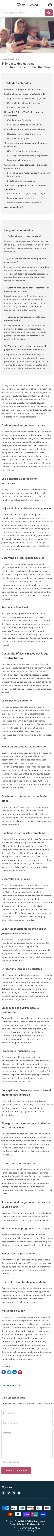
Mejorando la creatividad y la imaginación (27, 98)
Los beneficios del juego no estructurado (24, 94)
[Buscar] (49, 12)
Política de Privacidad (15, 1521)
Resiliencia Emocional (17, 107)
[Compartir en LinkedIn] (14, 1372)
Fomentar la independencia (20, 160)
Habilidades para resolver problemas (24, 133)
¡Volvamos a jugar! (13, 207)
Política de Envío (17, 1524)
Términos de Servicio (35, 1524)
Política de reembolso (36, 1521)
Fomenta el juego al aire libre (21, 198)
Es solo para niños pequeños (21, 180)
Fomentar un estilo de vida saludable (25, 124)
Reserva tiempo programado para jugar (26, 193)
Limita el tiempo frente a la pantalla (24, 202)
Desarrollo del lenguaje (18, 138)
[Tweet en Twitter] (9, 1372)
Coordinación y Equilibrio (19, 120)
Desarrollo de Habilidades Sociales (23, 103)
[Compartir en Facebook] (3, 1372)
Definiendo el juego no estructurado (22, 89)
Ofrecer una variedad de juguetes (23, 151)
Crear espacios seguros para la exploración (27, 155)
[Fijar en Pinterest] (20, 1372)
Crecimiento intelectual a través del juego (25, 129)
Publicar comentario (16, 1470)
